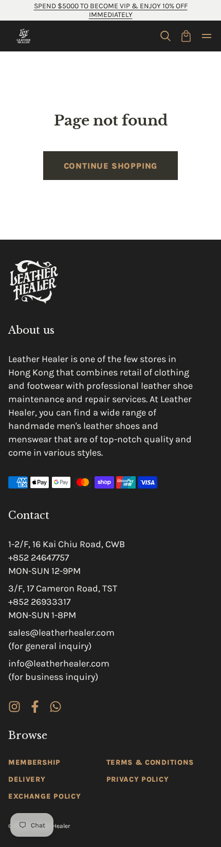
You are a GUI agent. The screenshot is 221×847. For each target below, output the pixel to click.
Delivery (27, 779)
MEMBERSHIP (34, 762)
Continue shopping (111, 166)
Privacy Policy (137, 779)
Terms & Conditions (150, 762)
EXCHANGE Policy (44, 796)
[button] (165, 36)
